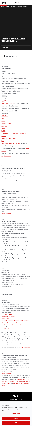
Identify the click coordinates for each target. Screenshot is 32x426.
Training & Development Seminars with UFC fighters (15, 321)
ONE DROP (4, 381)
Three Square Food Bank (23, 379)
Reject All (16, 418)
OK (16, 422)
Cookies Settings (16, 413)
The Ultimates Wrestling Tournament (11, 325)
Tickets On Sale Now (6, 213)
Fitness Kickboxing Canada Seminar (10, 323)
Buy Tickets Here (6, 156)
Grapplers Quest (5, 319)
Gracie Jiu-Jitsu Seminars (8, 316)
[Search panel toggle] (29, 2)
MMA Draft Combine (6, 314)
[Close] (30, 403)
